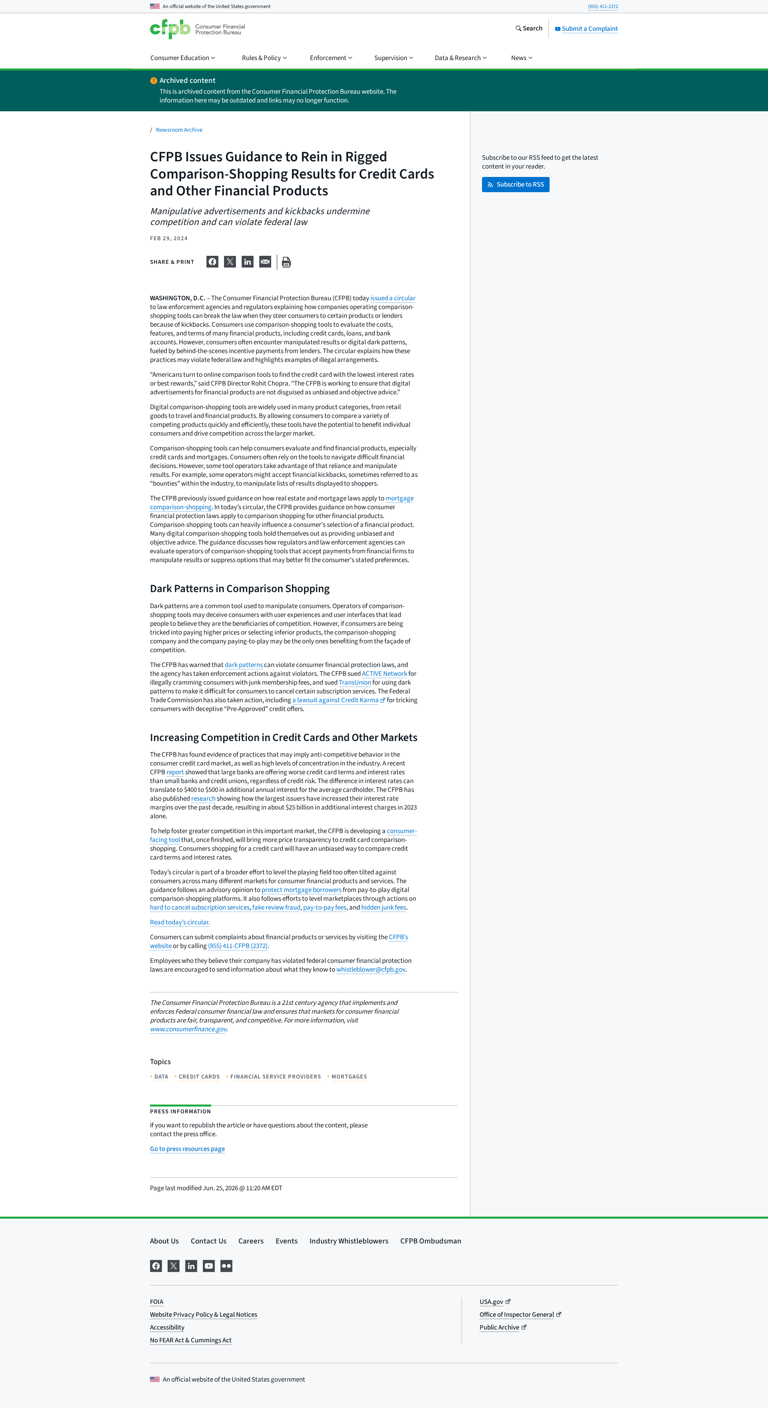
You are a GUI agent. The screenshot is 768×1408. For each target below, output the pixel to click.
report (175, 772)
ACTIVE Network (384, 674)
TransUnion (355, 682)
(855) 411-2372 (603, 6)
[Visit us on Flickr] (226, 1265)
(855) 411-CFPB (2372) (238, 946)
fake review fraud (276, 907)
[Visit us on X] (174, 1265)
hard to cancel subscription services (200, 907)
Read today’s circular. (180, 922)
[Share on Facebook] (212, 260)
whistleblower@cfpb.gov (370, 969)
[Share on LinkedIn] (248, 260)
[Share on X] (230, 260)
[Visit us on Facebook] (156, 1265)
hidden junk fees (383, 907)
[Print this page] (286, 262)
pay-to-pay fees (324, 907)
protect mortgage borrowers (302, 890)
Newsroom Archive (179, 130)
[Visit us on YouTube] (209, 1265)
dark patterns (244, 665)
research (203, 798)
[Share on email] (265, 260)
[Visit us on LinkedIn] (191, 1265)
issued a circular (393, 298)
